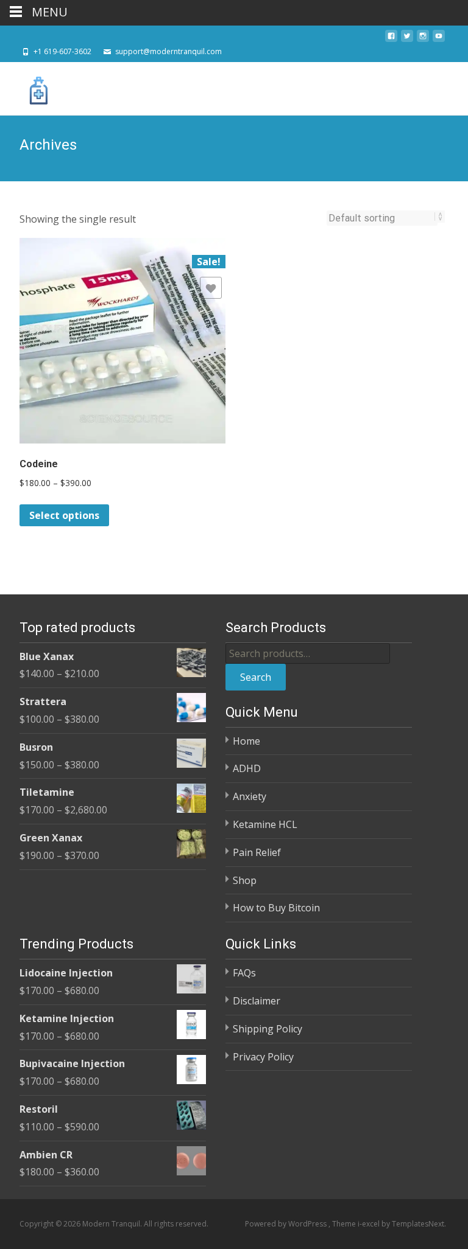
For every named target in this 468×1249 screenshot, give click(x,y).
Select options (64, 515)
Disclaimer (256, 1000)
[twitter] (407, 39)
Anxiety (249, 796)
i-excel (369, 1224)
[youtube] (439, 39)
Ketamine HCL (265, 824)
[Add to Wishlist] (211, 288)
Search (255, 677)
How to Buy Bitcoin (276, 907)
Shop (245, 880)
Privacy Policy (263, 1056)
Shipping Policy (267, 1028)
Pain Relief (257, 852)
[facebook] (391, 39)
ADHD (247, 768)
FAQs (244, 972)
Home (246, 741)
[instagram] (423, 39)
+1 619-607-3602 (62, 51)
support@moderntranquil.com (168, 51)
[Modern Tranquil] (29, 86)
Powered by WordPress (286, 1224)
